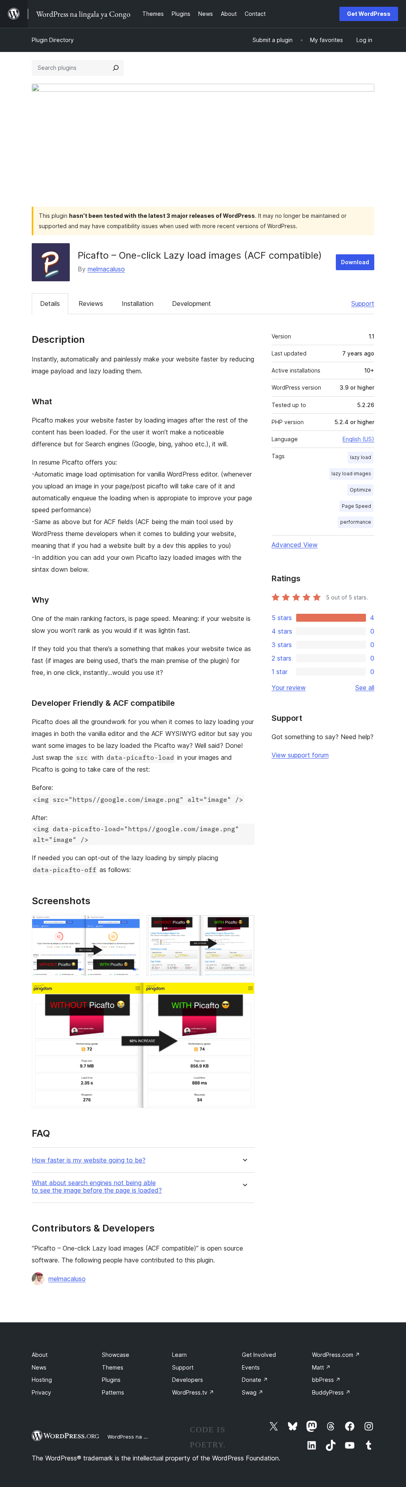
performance (355, 522)
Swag (252, 1392)
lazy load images (351, 473)
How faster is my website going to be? (89, 1160)
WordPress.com (336, 1354)
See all (364, 688)
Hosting (42, 1379)
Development (191, 303)
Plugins (111, 1379)
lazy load (360, 457)
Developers (187, 1379)
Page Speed (356, 506)
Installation (137, 303)
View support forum (300, 755)
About (40, 1354)
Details (50, 303)
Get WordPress (369, 13)
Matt (321, 1367)
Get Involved (259, 1354)
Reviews (91, 303)
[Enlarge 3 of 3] (244, 993)
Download (355, 262)
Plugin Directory (53, 40)
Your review (289, 688)
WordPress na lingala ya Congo (146, 1436)
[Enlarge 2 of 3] (244, 926)
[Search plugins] (116, 68)
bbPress (326, 1379)
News (39, 1367)
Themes (112, 1367)
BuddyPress (331, 1392)
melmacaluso (106, 269)
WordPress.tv (193, 1392)
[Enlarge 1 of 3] (129, 926)
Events (251, 1367)
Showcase (115, 1354)
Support (362, 303)
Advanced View (295, 545)
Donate (255, 1379)
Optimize (360, 490)
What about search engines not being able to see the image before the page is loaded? (97, 1186)
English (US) (358, 439)
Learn (179, 1354)
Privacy (41, 1392)
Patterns (113, 1392)
